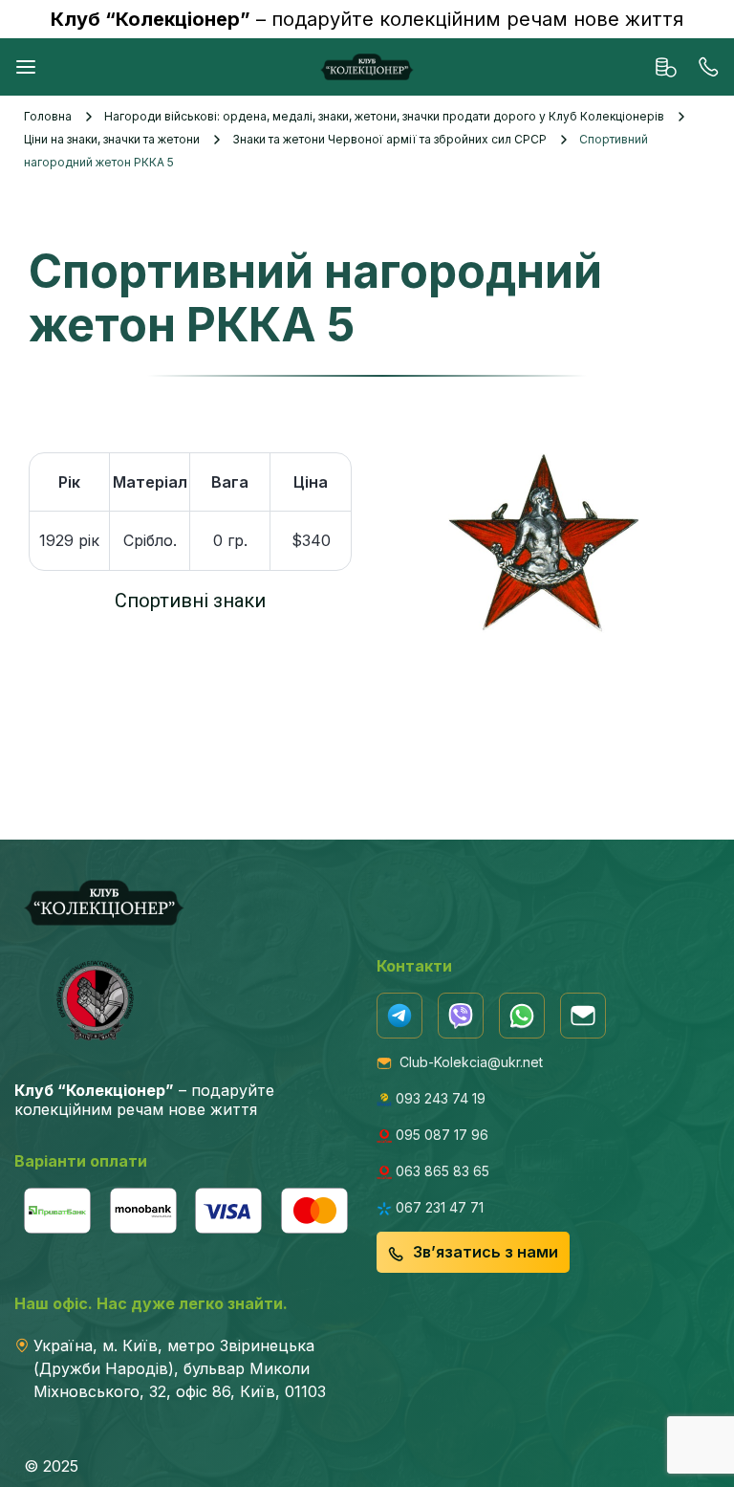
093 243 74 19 (439, 1098)
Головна (48, 116)
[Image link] (399, 1013)
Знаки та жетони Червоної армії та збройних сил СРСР (389, 139)
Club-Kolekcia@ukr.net (467, 1062)
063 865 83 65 (440, 1171)
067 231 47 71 (438, 1207)
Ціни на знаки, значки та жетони (112, 139)
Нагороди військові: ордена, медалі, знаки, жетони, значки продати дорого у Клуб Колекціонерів (384, 116)
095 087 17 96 (440, 1134)
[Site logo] (367, 65)
